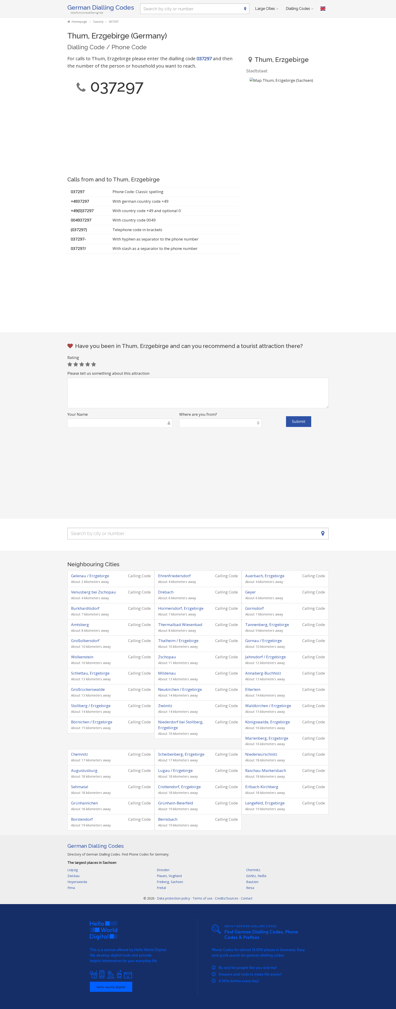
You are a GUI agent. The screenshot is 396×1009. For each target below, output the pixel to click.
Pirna (71, 888)
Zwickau (73, 876)
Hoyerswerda (77, 882)
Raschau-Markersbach (265, 770)
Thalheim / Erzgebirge (178, 640)
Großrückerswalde (88, 689)
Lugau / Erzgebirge (175, 770)
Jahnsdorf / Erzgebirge (265, 656)
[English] (322, 8)
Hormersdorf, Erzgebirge (181, 608)
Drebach (165, 592)
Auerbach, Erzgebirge (264, 575)
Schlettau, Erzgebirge (90, 673)
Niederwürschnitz (261, 754)
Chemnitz (79, 754)
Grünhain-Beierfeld (175, 803)
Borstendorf (82, 819)
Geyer (250, 592)
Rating (73, 357)
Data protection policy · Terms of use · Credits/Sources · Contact (205, 898)
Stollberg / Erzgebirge (90, 705)
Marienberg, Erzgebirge (266, 738)
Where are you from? (198, 414)
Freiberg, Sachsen (170, 882)
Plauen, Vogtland (169, 876)
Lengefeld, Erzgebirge (265, 803)
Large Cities (265, 8)
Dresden (163, 870)
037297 (204, 58)
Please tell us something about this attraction (108, 373)
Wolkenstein (82, 656)
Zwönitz (165, 705)
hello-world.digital (111, 987)
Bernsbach (167, 819)
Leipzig (72, 870)
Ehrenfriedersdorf (174, 575)
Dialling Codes (298, 8)
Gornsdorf (254, 608)
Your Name (77, 414)
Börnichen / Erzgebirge (91, 722)
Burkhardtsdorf (85, 608)
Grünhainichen (84, 803)
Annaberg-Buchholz (263, 673)
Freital (161, 888)
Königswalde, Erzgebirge (267, 722)
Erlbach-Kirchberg (261, 786)
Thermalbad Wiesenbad (180, 624)
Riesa (250, 888)
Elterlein (252, 689)
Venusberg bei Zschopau (93, 592)
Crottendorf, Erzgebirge (179, 786)
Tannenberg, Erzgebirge (267, 624)
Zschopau (167, 656)
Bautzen (252, 882)
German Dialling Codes (100, 7)
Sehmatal (79, 786)
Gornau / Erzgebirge (263, 640)
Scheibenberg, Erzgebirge (181, 754)
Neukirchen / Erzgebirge (180, 689)
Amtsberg (80, 624)
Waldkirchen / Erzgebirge (268, 705)
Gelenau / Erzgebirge (90, 575)
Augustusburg (84, 770)
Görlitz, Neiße (256, 876)
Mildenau (167, 673)
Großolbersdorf (85, 640)
